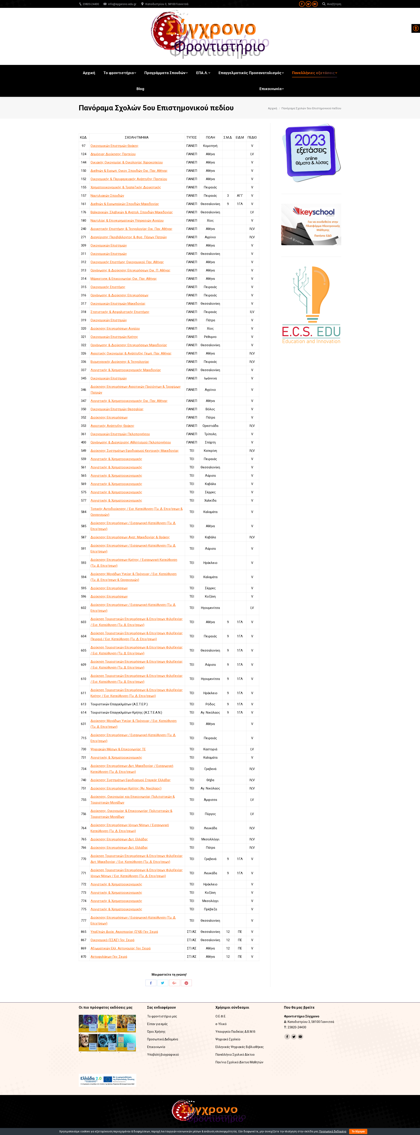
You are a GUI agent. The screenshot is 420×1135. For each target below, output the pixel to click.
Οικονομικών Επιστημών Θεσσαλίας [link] (117, 409)
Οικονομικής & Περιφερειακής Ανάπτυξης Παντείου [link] (129, 179)
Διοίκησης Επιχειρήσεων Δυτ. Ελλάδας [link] (119, 839)
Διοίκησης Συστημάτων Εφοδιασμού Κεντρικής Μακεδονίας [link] (135, 451)
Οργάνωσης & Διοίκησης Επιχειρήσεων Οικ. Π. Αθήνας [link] (130, 270)
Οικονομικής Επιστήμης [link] (108, 287)
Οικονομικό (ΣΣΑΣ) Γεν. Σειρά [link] (112, 940)
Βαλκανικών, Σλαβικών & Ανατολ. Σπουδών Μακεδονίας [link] (132, 212)
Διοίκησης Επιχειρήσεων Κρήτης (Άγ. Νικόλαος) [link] (126, 788)
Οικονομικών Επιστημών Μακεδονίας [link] (118, 304)
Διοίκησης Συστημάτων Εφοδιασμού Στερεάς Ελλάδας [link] (131, 780)
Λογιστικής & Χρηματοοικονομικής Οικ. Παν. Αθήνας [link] (129, 401)
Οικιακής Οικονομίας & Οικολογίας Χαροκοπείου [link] (127, 162)
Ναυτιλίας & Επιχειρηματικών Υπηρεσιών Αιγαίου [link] (127, 220)
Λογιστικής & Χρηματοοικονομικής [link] (116, 459)
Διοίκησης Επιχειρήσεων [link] (109, 417)
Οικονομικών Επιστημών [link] (109, 245)
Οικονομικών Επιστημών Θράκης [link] (114, 146)
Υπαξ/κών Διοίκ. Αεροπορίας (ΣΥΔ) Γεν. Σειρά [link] (124, 932)
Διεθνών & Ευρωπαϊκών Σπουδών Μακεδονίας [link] (125, 204)
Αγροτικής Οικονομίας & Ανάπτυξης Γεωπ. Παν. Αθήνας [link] (131, 353)
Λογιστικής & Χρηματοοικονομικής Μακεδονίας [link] (126, 370)
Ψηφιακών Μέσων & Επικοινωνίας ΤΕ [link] (118, 749)
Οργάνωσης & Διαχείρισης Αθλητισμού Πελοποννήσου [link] (131, 442)
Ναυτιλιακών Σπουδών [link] (107, 196)
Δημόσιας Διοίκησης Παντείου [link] (113, 154)
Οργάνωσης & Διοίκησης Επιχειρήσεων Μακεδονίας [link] (129, 345)
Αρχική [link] (272, 108)
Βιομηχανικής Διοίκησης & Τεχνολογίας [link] (120, 362)
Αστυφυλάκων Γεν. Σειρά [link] (109, 957)
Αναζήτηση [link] (334, 4)
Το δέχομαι (358, 1131)
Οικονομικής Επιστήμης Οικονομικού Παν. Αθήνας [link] (127, 262)
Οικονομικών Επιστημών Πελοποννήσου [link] (120, 434)
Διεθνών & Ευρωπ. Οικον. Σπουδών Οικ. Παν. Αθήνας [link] (129, 171)
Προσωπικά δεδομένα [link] (332, 1131)
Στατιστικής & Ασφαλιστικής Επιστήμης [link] (120, 312)
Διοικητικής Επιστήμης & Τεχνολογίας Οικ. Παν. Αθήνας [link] (131, 229)
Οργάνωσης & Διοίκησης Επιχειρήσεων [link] (119, 295)
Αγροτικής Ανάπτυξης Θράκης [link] (112, 426)
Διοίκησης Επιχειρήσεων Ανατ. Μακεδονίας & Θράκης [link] (130, 537)
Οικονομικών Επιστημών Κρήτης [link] (114, 337)
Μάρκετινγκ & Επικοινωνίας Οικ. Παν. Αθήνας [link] (124, 279)
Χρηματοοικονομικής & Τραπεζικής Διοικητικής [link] (126, 187)
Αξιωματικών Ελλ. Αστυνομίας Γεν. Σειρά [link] (120, 948)
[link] (302, 4)
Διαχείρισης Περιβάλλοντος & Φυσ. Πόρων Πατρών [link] (129, 237)
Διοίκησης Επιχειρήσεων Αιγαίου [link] (115, 328)
